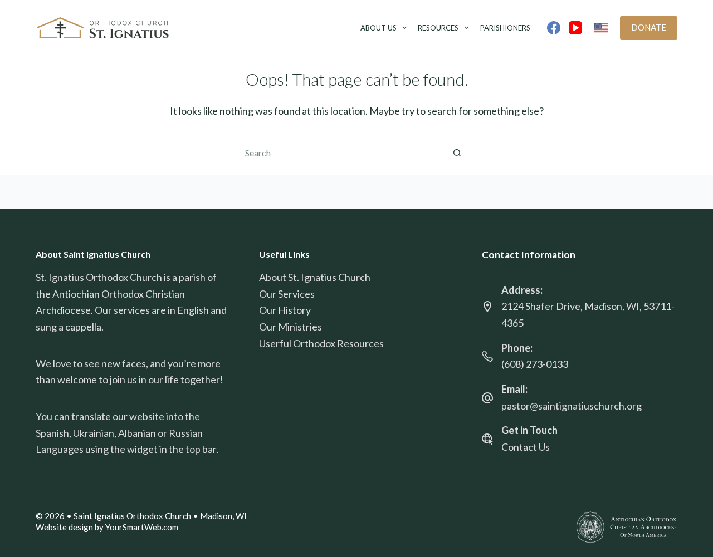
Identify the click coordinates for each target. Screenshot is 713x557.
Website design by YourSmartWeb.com (107, 527)
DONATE (648, 27)
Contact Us (525, 447)
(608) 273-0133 (534, 364)
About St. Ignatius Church (314, 277)
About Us (378, 27)
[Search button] (457, 153)
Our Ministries (290, 327)
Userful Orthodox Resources (321, 343)
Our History (285, 310)
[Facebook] (553, 27)
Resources (438, 27)
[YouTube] (575, 27)
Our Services (287, 294)
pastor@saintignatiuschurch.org (571, 406)
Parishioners (505, 27)
